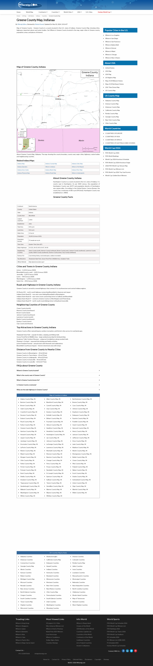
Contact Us (55, 659)
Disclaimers (88, 659)
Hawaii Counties (51, 566)
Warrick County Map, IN (80, 489)
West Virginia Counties (80, 605)
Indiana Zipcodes (22, 167)
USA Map (108, 71)
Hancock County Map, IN (80, 428)
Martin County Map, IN (79, 451)
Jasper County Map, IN (27, 438)
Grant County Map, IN (79, 425)
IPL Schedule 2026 (113, 637)
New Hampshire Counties (80, 585)
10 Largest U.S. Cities (53, 623)
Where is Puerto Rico (22, 640)
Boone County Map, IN (79, 402)
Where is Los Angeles (112, 35)
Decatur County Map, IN (28, 415)
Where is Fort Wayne (78, 167)
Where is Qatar (21, 629)
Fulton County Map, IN (27, 425)
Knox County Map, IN (79, 441)
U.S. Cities (89, 12)
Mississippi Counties (79, 579)
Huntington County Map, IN (55, 434)
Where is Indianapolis (78, 173)
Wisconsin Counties (27, 608)
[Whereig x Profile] (131, 650)
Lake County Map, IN (79, 444)
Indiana (38, 16)
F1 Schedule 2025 (113, 643)
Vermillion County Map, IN (54, 486)
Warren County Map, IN (54, 489)
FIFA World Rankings (112, 156)
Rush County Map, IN (27, 473)
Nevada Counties (26, 585)
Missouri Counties (26, 582)
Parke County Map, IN (27, 463)
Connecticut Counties (27, 563)
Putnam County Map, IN (28, 470)
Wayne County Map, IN (53, 493)
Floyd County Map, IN (27, 421)
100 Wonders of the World (85, 629)
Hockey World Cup (104, 12)
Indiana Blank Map (50, 170)
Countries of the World (84, 634)
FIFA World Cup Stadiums (115, 634)
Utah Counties (51, 602)
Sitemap (106, 659)
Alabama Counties (26, 556)
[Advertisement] (58, 49)
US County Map (110, 90)
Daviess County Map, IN (54, 412)
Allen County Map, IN (53, 399)
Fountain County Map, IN (54, 421)
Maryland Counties (52, 576)
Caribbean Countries (83, 640)
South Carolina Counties (28, 598)
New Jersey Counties (27, 589)
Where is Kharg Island (83, 623)
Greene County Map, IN (28, 428)
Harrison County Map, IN (28, 431)
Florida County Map (78, 563)
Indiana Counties (52, 569)
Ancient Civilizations (83, 646)
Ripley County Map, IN (79, 470)
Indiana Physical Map (23, 173)
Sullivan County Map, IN (54, 480)
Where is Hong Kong (22, 623)
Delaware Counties (52, 563)
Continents (42, 12)
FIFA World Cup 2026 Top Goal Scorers (118, 172)
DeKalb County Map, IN (54, 415)
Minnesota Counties (53, 579)
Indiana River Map (77, 170)
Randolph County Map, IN (54, 470)
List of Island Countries (84, 643)
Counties (44, 16)
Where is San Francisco (112, 41)
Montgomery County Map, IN (81, 454)
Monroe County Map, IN (54, 454)
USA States (31, 16)
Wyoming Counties (52, 608)
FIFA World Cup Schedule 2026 (117, 623)
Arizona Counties (78, 556)
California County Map (53, 560)
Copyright (98, 659)
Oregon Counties (26, 595)
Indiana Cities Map (77, 163)
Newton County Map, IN (54, 457)
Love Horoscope (51, 634)
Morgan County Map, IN (28, 457)
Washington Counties (53, 605)
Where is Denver (110, 48)
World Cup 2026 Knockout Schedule (117, 159)
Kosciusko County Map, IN (29, 444)
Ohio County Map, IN (27, 460)
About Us (46, 659)
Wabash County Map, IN (28, 489)
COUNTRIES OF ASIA (112, 136)
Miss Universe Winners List (55, 626)
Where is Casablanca (53, 637)
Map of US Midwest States (114, 81)
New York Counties (52, 585)
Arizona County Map (112, 104)
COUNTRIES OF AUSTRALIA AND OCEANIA (120, 143)
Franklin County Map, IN (80, 421)
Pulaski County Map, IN (80, 467)
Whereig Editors (22, 24)
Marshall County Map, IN (54, 451)
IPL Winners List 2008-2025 (116, 640)
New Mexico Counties (53, 589)
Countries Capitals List (83, 631)
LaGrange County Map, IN (54, 444)
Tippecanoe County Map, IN (29, 483)
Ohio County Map (52, 592)
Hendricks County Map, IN (54, 431)
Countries (55, 12)
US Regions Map (110, 77)
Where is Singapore (22, 626)
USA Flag (108, 74)
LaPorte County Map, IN (28, 447)
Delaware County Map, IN (80, 415)
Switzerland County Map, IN (81, 480)
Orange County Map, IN (54, 460)
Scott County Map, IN (79, 473)
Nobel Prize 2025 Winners (54, 631)
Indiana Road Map (50, 173)
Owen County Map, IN (79, 460)
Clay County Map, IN (53, 409)
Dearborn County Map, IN (80, 412)
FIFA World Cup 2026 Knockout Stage (117, 162)
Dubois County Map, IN (27, 418)
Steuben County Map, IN (28, 480)
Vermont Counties (78, 602)
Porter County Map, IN (27, 467)
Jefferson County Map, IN (80, 438)
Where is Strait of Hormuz (54, 629)
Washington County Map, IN (29, 493)
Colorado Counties (78, 560)
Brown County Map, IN (27, 405)
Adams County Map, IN (27, 399)
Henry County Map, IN (79, 431)
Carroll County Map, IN (53, 405)
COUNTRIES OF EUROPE (113, 133)
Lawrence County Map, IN (54, 447)
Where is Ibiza (20, 634)
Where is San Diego (111, 38)
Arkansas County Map (112, 107)
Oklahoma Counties (78, 592)
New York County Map (112, 120)
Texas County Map (26, 602)
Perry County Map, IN (53, 463)
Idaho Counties (77, 566)
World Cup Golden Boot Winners (116, 175)
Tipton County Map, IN (53, 483)
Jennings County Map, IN (28, 441)
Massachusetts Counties (80, 576)
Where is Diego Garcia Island (25, 643)
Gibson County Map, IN (54, 425)
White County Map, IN (27, 496)
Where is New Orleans (112, 58)
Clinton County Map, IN (80, 409)
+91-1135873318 (24, 653)
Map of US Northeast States (114, 84)
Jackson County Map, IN (80, 434)
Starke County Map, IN (79, 476)
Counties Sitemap (52, 643)
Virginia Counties (26, 605)
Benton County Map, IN (28, 402)
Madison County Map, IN (80, 447)
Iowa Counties (77, 569)
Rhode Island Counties (79, 595)
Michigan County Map (27, 579)
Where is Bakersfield (112, 45)
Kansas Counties (26, 573)
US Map (24, 16)
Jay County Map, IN (52, 438)
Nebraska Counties (78, 582)
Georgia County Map (27, 566)
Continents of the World (84, 637)
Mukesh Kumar (39, 24)
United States (109, 68)
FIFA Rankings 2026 (113, 629)
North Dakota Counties (28, 592)
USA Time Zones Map (112, 87)
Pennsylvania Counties (53, 595)
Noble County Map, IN (79, 457)
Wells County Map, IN (79, 493)
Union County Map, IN (79, 483)
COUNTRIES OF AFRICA (113, 140)
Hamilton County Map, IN (54, 428)
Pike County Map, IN (79, 463)
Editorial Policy (77, 659)
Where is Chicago (111, 54)
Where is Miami (110, 51)
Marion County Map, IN (27, 451)
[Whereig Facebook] (123, 650)
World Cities (68, 12)
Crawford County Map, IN (28, 412)
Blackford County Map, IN (54, 402)
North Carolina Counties (80, 589)
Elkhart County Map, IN (54, 418)
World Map (29, 12)
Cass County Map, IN (79, 405)
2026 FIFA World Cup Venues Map (116, 166)
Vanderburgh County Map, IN (29, 486)
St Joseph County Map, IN (54, 473)
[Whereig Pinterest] (135, 650)
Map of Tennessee (78, 598)
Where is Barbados (22, 631)
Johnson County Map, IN (54, 441)
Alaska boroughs (51, 556)
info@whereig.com (41, 653)
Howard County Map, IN (28, 434)
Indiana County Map (51, 163)
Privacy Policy (66, 659)
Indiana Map (21, 163)
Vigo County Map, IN (79, 486)
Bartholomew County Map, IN (82, 399)
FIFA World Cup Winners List (114, 169)
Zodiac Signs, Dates (52, 640)
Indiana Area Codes (23, 170)
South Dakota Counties (54, 598)
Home (19, 12)
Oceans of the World (83, 626)
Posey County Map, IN (53, 467)
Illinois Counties (25, 569)
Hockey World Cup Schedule (116, 646)
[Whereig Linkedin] (127, 650)
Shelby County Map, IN (27, 476)
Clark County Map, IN (27, 409)
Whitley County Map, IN (54, 496)
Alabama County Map (112, 100)
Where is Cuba (20, 637)
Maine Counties (25, 576)
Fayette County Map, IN (80, 418)
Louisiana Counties (78, 573)
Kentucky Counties (52, 573)
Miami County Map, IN (27, 454)
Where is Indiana (50, 167)
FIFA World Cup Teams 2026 (116, 631)
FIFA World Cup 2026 (112, 153)
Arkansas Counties (26, 560)
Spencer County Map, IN (54, 476)
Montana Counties (52, 582)
